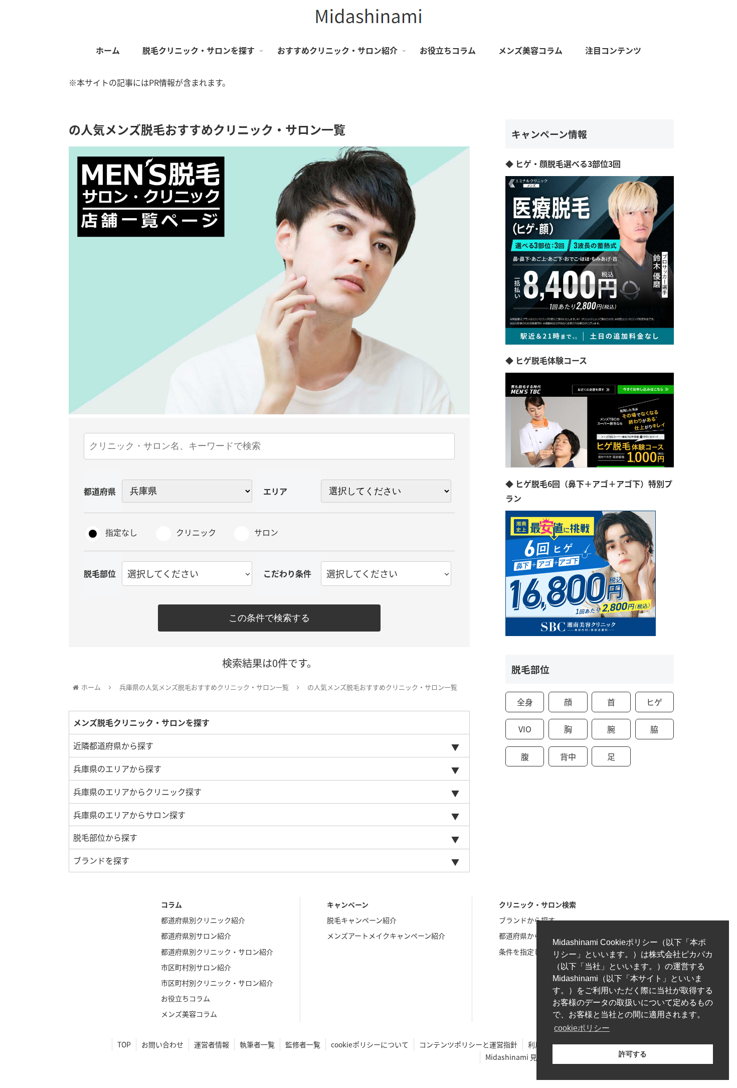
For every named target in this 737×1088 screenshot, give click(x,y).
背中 (568, 756)
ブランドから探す (527, 920)
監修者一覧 (302, 1044)
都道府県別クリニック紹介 (203, 920)
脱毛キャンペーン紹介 (362, 920)
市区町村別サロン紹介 (196, 967)
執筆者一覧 (257, 1044)
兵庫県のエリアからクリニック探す (137, 792)
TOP (124, 1044)
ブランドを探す (101, 860)
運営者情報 (211, 1044)
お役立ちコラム (185, 998)
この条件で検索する (269, 618)
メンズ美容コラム (189, 1014)
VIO (524, 729)
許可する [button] (633, 1054)
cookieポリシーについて (370, 1044)
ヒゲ (654, 702)
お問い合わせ (162, 1044)
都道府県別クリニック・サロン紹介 (217, 952)
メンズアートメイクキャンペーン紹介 (386, 935)
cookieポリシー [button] (582, 1028)
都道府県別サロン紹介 (196, 935)
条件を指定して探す (530, 952)
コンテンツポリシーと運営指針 (468, 1044)
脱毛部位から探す (105, 837)
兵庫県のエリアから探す (117, 768)
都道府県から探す (527, 935)
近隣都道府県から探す (113, 745)
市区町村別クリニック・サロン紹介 (217, 983)
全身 (525, 702)
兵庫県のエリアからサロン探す (129, 815)
